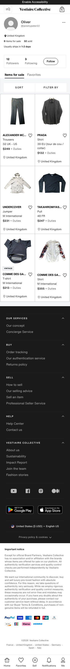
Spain (31, 647)
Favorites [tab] (34, 74)
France (9, 644)
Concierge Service (19, 331)
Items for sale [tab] (14, 74)
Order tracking (17, 352)
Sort (19, 87)
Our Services (17, 318)
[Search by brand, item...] (8, 9)
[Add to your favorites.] (30, 135)
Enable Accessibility (35, 2)
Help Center (15, 423)
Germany (56, 644)
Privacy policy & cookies (33, 537)
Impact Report (16, 462)
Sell (9, 377)
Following (31, 61)
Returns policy (16, 364)
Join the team (16, 468)
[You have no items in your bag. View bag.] (62, 9)
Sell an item (14, 397)
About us (12, 450)
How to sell (14, 384)
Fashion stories (17, 474)
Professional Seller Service (25, 403)
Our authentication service (25, 358)
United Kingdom (24, 644)
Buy (9, 345)
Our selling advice (19, 391)
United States (42, 644)
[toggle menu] (63, 22)
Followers (12, 61)
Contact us (14, 429)
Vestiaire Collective (23, 443)
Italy (39, 647)
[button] (50, 61)
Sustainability (16, 456)
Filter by (51, 87)
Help (10, 416)
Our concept (15, 325)
